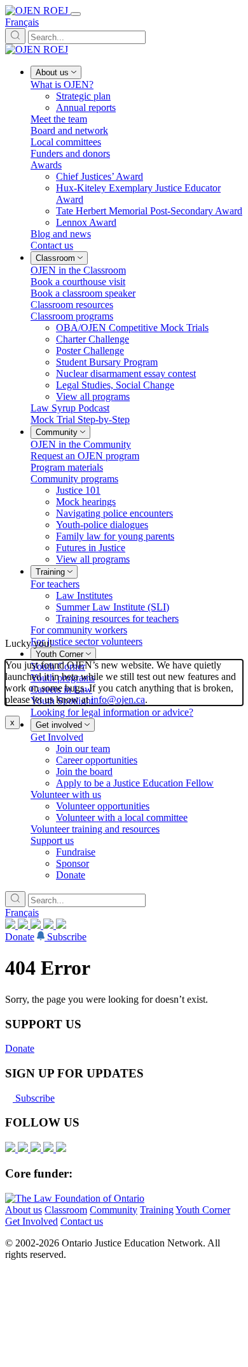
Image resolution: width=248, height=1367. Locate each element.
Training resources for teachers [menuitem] (117, 618)
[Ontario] (74, 1198)
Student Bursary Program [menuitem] (107, 362)
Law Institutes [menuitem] (84, 595)
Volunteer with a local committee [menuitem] (122, 817)
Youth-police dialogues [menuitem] (102, 524)
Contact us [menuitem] (52, 245)
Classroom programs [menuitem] (72, 316)
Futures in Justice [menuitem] (90, 547)
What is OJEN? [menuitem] (62, 84)
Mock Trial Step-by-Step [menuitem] (80, 419)
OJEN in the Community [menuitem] (81, 444)
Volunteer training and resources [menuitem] (95, 829)
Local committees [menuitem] (66, 142)
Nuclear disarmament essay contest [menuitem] (126, 373)
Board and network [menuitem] (69, 130)
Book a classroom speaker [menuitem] (83, 293)
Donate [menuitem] (70, 874)
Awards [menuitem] (46, 164)
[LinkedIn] (24, 925)
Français (22, 22)
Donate (19, 936)
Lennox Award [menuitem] (86, 222)
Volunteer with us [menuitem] (66, 794)
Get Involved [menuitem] (57, 737)
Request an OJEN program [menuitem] (85, 455)
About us (23, 1209)
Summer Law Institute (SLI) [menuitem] (112, 607)
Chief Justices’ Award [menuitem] (99, 176)
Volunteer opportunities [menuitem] (102, 806)
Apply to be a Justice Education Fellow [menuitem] (135, 783)
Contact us (81, 1221)
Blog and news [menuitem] (61, 233)
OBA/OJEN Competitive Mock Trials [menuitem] (132, 327)
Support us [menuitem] (52, 840)
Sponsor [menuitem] (72, 863)
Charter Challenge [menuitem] (92, 339)
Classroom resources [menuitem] (72, 304)
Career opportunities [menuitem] (96, 760)
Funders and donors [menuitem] (70, 153)
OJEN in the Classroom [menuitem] (78, 270)
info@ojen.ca (118, 699)
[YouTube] (37, 925)
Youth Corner (203, 1209)
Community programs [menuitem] (74, 478)
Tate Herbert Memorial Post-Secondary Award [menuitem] (149, 210)
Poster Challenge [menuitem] (90, 350)
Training (157, 1209)
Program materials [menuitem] (67, 467)
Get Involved (31, 1221)
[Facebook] (61, 925)
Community (113, 1209)
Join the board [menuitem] (84, 771)
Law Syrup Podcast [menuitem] (70, 408)
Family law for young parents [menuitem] (115, 536)
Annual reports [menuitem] (86, 107)
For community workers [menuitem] (79, 629)
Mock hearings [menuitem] (86, 501)
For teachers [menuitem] (55, 584)
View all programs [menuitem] (93, 396)
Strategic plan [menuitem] (83, 96)
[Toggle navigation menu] (76, 14)
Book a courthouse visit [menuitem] (78, 281)
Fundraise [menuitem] (75, 851)
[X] (49, 925)
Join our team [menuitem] (83, 748)
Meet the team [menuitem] (59, 119)
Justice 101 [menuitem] (78, 490)
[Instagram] (11, 925)
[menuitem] (56, 72)
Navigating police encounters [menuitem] (114, 513)
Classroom (66, 1209)
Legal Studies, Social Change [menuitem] (115, 385)
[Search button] (15, 36)
